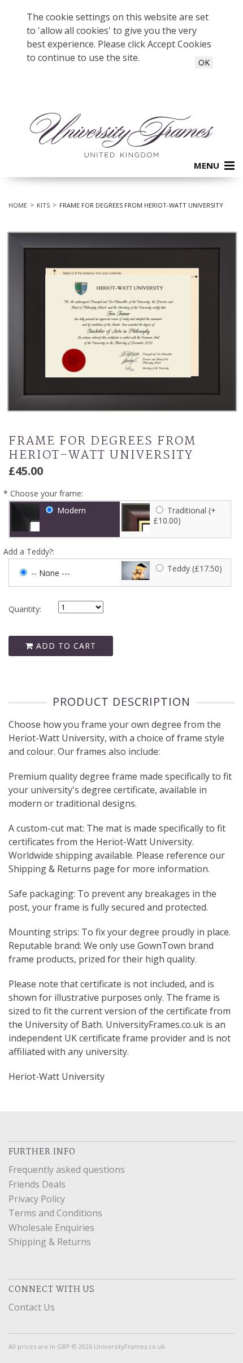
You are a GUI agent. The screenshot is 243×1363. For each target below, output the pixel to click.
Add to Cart (64, 645)
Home (17, 205)
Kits (43, 205)
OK (204, 62)
